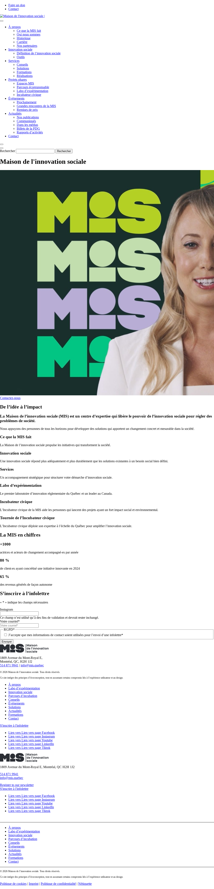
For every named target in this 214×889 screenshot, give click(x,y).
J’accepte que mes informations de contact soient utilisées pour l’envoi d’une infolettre (65, 635)
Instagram (6, 609)
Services (13, 61)
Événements (16, 98)
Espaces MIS (25, 83)
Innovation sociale (20, 49)
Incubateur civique (29, 94)
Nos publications (28, 117)
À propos (14, 27)
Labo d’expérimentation (32, 91)
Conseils (22, 64)
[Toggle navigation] (1, 21)
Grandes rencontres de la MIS (36, 106)
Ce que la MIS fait (29, 30)
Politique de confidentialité (58, 883)
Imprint (33, 883)
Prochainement (26, 102)
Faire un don (16, 5)
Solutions (23, 68)
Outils (21, 57)
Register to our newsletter (17, 785)
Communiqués (26, 121)
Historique (24, 38)
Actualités (15, 113)
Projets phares (17, 79)
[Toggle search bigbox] (1, 144)
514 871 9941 (9, 665)
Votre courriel (10, 621)
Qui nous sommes (28, 34)
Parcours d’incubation (22, 696)
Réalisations (25, 76)
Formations (24, 72)
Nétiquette (85, 883)
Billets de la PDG (28, 128)
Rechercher (7, 151)
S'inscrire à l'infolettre (14, 725)
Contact (13, 9)
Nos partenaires (27, 45)
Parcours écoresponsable (33, 87)
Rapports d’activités (30, 132)
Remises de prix (27, 109)
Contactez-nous (10, 398)
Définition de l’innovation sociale (39, 53)
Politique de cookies (13, 883)
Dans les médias (27, 125)
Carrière (22, 42)
